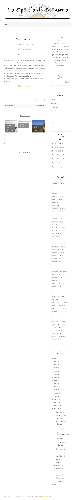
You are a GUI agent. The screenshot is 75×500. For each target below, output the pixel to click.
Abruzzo (54, 183)
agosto (58, 459)
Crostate (60, 212)
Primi (53, 99)
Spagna (54, 327)
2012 (55, 390)
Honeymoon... (60, 449)
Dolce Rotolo (60, 428)
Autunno (54, 187)
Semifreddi (55, 321)
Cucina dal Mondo (57, 218)
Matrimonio (63, 271)
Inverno (54, 255)
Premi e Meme (55, 302)
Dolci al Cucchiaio (57, 230)
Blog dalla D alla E (57, 151)
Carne (54, 199)
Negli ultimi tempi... (36, 128)
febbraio (58, 478)
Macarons (55, 265)
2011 (55, 393)
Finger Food (61, 243)
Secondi (54, 103)
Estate (64, 240)
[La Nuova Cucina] (24, 50)
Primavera (65, 302)
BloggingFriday (56, 190)
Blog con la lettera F (57, 155)
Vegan (54, 336)
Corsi (53, 212)
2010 (55, 396)
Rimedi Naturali (56, 308)
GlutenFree (64, 249)
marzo (58, 475)
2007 (55, 406)
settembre (59, 456)
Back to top (65, 496)
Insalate (61, 252)
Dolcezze (54, 123)
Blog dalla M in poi (57, 167)
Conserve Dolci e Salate (59, 119)
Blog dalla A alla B (57, 143)
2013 (55, 387)
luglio (58, 462)
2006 (55, 409)
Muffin (54, 286)
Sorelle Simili (56, 324)
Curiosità (24, 35)
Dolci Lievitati (56, 240)
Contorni (54, 107)
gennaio (58, 481)
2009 (55, 399)
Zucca (59, 340)
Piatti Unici (55, 299)
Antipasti (61, 183)
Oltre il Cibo (55, 290)
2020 (55, 365)
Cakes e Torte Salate (57, 196)
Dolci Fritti (55, 237)
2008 (55, 403)
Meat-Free (59, 274)
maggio (58, 469)
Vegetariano (61, 336)
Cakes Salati (55, 115)
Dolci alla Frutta (57, 233)
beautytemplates (22, 496)
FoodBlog (55, 246)
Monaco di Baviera (57, 283)
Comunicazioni (56, 205)
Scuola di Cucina (57, 315)
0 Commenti (8, 100)
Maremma (55, 271)
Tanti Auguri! (22, 125)
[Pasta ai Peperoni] (24, 87)
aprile (58, 472)
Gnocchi (54, 252)
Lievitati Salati (56, 258)
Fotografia (55, 249)
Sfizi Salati (63, 321)
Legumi (61, 255)
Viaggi (54, 340)
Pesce (62, 296)
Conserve (55, 208)
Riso (64, 308)
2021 (55, 362)
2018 (55, 371)
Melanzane (55, 277)
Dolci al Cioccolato (58, 227)
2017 (55, 374)
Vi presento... (60, 438)
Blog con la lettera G (57, 159)
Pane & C (54, 111)
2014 (55, 384)
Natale (60, 286)
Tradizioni (55, 333)
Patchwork (55, 296)
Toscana (60, 330)
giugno (58, 465)
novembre (59, 415)
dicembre (59, 412)
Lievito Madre (56, 261)
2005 (55, 484)
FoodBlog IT (64, 246)
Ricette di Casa (61, 305)
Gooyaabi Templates (45, 496)
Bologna (54, 193)
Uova (61, 333)
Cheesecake (55, 202)
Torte (54, 330)
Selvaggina (62, 318)
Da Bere (62, 221)
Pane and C (55, 293)
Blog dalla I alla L (56, 163)
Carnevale (61, 199)
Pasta (62, 293)
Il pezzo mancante (61, 453)
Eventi (54, 243)
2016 (55, 377)
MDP (53, 274)
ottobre (58, 418)
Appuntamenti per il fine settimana (10, 128)
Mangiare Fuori (56, 268)
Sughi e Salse (62, 327)
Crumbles (55, 215)
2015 (55, 381)
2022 (55, 358)
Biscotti (62, 187)
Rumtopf (54, 311)
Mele (62, 277)
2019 (55, 368)
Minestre (54, 280)
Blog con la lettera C (57, 147)
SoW (63, 324)
